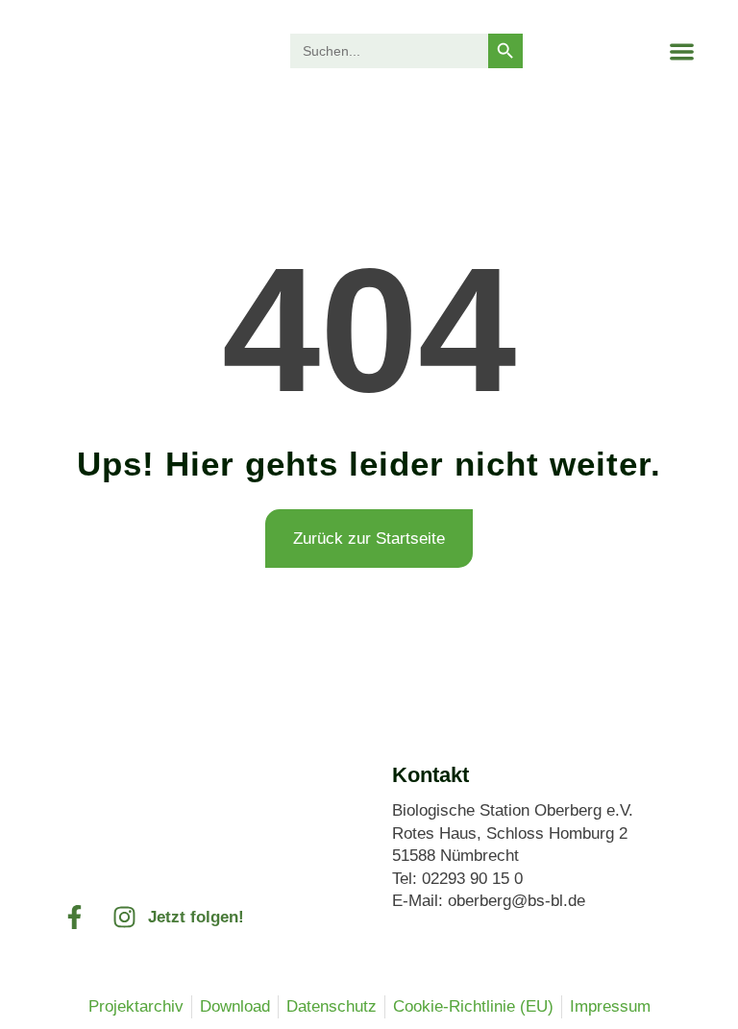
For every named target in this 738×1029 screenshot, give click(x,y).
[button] (681, 51)
